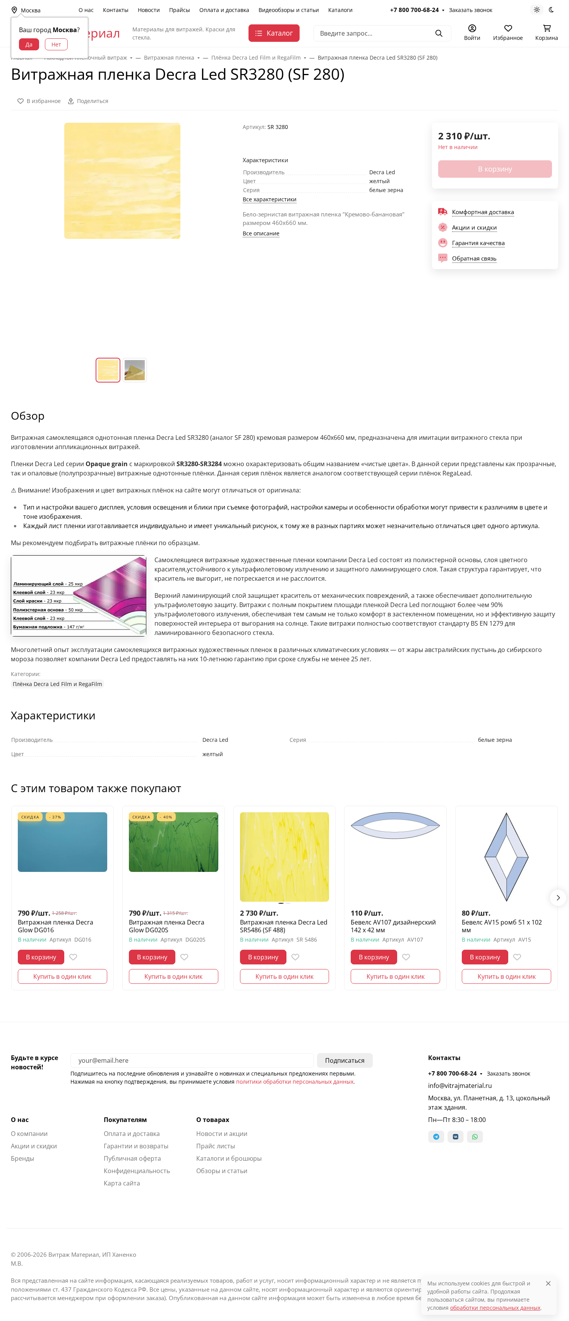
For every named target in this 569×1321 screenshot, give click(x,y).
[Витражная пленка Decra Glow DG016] (62, 857)
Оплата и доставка (224, 10)
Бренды (22, 1158)
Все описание (261, 233)
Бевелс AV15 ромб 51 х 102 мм (502, 926)
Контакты (116, 10)
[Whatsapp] (475, 1137)
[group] (122, 234)
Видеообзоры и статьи (289, 10)
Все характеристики (269, 199)
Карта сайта (122, 1183)
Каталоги (340, 10)
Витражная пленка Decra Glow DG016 (55, 926)
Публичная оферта (132, 1158)
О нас (86, 10)
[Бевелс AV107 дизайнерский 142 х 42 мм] (395, 857)
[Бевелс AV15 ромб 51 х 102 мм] (506, 857)
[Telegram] (436, 1137)
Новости (149, 10)
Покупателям (125, 1120)
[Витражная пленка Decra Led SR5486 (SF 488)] (284, 857)
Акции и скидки (34, 1146)
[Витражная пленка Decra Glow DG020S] (173, 857)
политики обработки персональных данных (294, 1081)
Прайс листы (215, 1146)
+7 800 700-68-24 (414, 10)
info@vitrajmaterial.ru (460, 1085)
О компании (29, 1133)
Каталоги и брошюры (229, 1158)
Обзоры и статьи (221, 1171)
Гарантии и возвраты (136, 1146)
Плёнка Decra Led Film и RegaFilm (57, 684)
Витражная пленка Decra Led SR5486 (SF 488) (283, 926)
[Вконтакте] (455, 1137)
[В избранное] (73, 957)
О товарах (212, 1120)
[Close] (548, 1283)
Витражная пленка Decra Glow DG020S (166, 926)
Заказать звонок (470, 10)
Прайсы (179, 10)
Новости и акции (221, 1133)
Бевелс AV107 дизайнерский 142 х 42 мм (393, 926)
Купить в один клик (62, 976)
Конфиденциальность (137, 1171)
